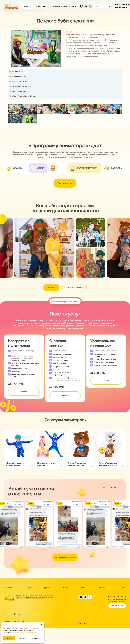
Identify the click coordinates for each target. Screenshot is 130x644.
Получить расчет (65, 183)
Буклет (47, 588)
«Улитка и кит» (19, 81)
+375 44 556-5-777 (117, 596)
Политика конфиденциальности (15, 614)
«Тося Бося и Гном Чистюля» (25, 96)
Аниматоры (8, 588)
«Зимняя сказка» (20, 76)
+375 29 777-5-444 (117, 599)
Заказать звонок (117, 606)
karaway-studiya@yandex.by (117, 601)
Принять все (9, 638)
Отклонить (22, 638)
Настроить (36, 638)
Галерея (56, 6)
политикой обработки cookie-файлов (24, 632)
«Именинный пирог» (21, 86)
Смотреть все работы (74, 288)
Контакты (72, 6)
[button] (41, 625)
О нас (38, 6)
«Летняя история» (20, 91)
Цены (44, 6)
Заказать (24, 392)
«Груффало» (17, 71)
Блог (50, 6)
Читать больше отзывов (65, 557)
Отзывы (64, 6)
